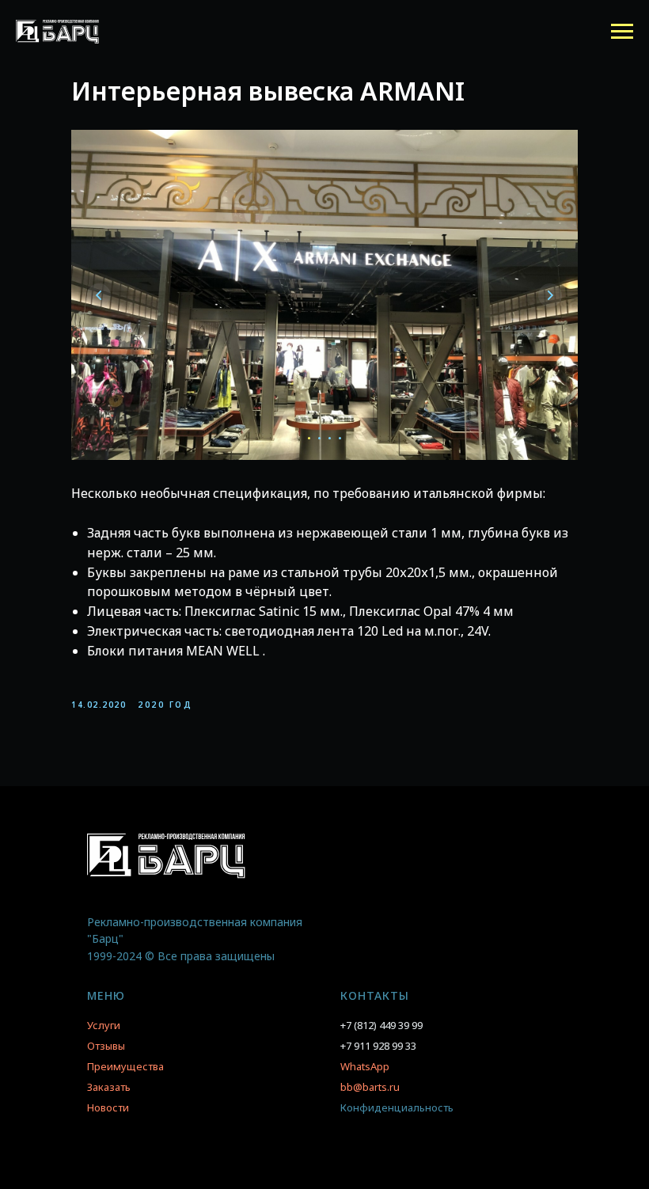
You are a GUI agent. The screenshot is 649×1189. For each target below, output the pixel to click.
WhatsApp (364, 1066)
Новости (108, 1107)
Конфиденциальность (397, 1107)
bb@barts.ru (370, 1087)
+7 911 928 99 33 (378, 1046)
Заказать (109, 1087)
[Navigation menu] (622, 32)
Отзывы (106, 1046)
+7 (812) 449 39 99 (381, 1025)
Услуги (103, 1025)
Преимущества (125, 1066)
